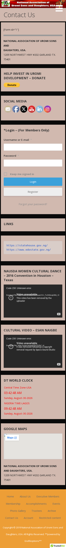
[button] (60, 6)
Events (56, 503)
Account (28, 518)
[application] (33, 301)
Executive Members (47, 496)
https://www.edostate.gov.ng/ (29, 249)
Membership (13, 503)
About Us (25, 496)
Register (33, 191)
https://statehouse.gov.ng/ (27, 245)
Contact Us (11, 518)
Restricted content (50, 518)
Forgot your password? (33, 204)
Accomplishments (36, 503)
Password (11, 155)
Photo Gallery (18, 510)
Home (10, 496)
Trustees (37, 510)
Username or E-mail (18, 139)
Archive (52, 510)
